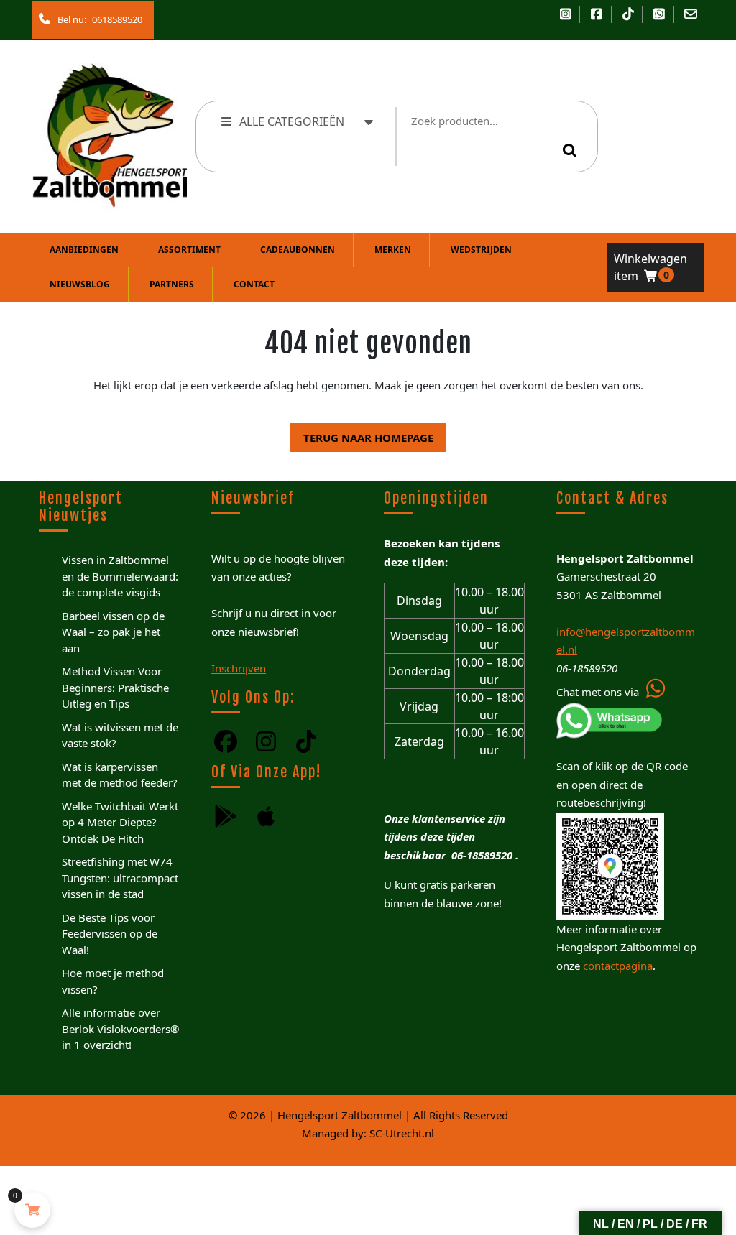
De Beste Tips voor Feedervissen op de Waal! (109, 933)
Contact (254, 284)
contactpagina (618, 965)
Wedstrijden (481, 250)
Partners (172, 284)
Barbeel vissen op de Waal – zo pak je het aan (113, 632)
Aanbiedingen (84, 250)
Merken (392, 250)
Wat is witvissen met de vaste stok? (120, 735)
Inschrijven (238, 668)
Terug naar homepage (361, 434)
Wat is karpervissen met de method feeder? (120, 774)
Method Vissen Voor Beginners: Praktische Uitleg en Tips (115, 687)
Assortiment (189, 250)
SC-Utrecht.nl (401, 1133)
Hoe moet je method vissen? (113, 981)
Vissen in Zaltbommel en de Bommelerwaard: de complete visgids (120, 575)
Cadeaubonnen (297, 250)
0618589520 (114, 16)
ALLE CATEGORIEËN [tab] (291, 121)
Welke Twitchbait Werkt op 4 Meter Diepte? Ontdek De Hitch (120, 822)
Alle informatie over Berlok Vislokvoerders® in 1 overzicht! (120, 1028)
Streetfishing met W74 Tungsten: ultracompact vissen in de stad (120, 877)
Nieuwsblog (80, 284)
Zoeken (572, 150)
